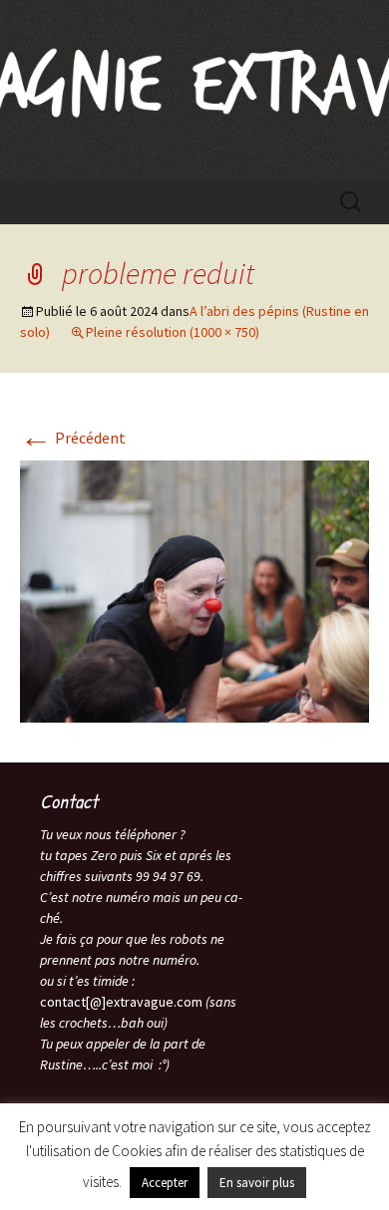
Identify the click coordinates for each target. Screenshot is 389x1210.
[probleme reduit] (194, 589)
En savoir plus (256, 1182)
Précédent (73, 438)
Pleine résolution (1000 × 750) (172, 332)
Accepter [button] (165, 1182)
